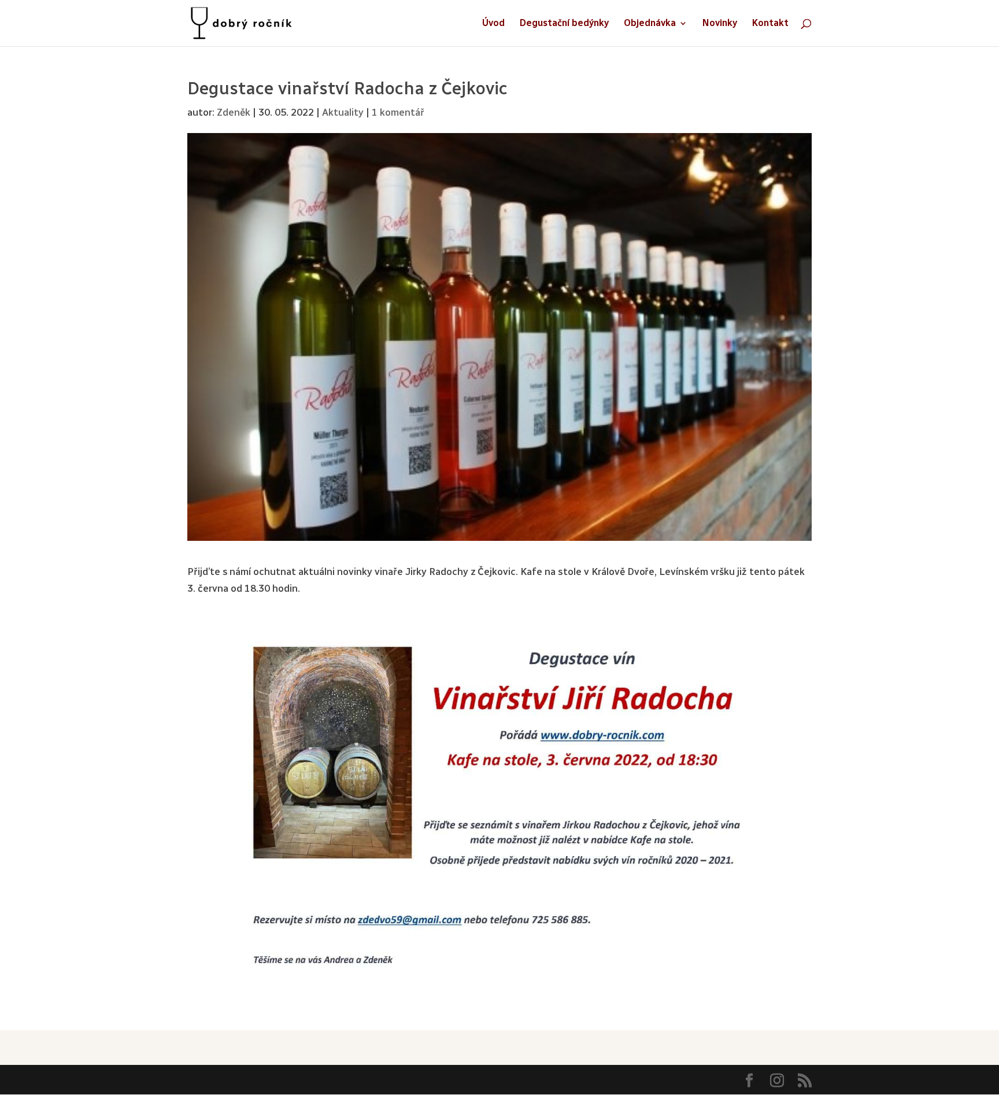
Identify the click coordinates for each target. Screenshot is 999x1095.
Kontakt (770, 23)
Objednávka (650, 23)
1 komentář (398, 112)
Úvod (493, 23)
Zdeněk (233, 112)
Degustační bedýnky (564, 23)
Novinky (719, 23)
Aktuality (343, 112)
